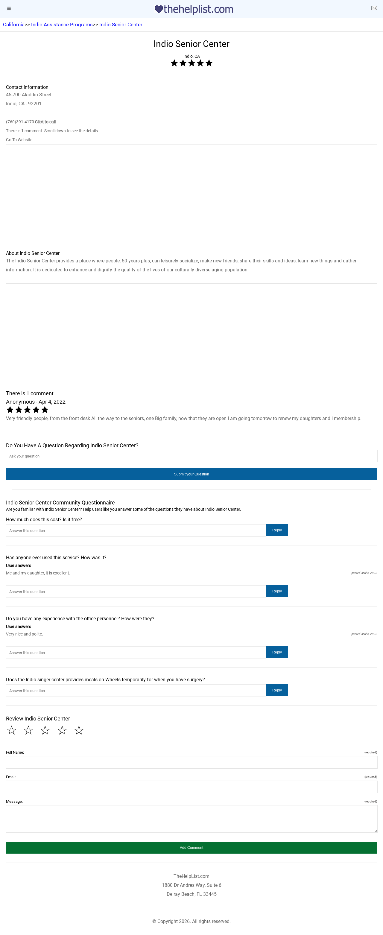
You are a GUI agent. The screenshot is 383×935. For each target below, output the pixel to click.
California (14, 25)
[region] (191, 201)
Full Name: (191, 752)
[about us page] (374, 9)
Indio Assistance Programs (62, 25)
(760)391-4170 (31, 121)
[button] (191, 474)
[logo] (191, 9)
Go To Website (19, 139)
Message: (191, 801)
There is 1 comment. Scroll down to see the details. (52, 130)
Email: (191, 777)
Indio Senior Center (120, 25)
